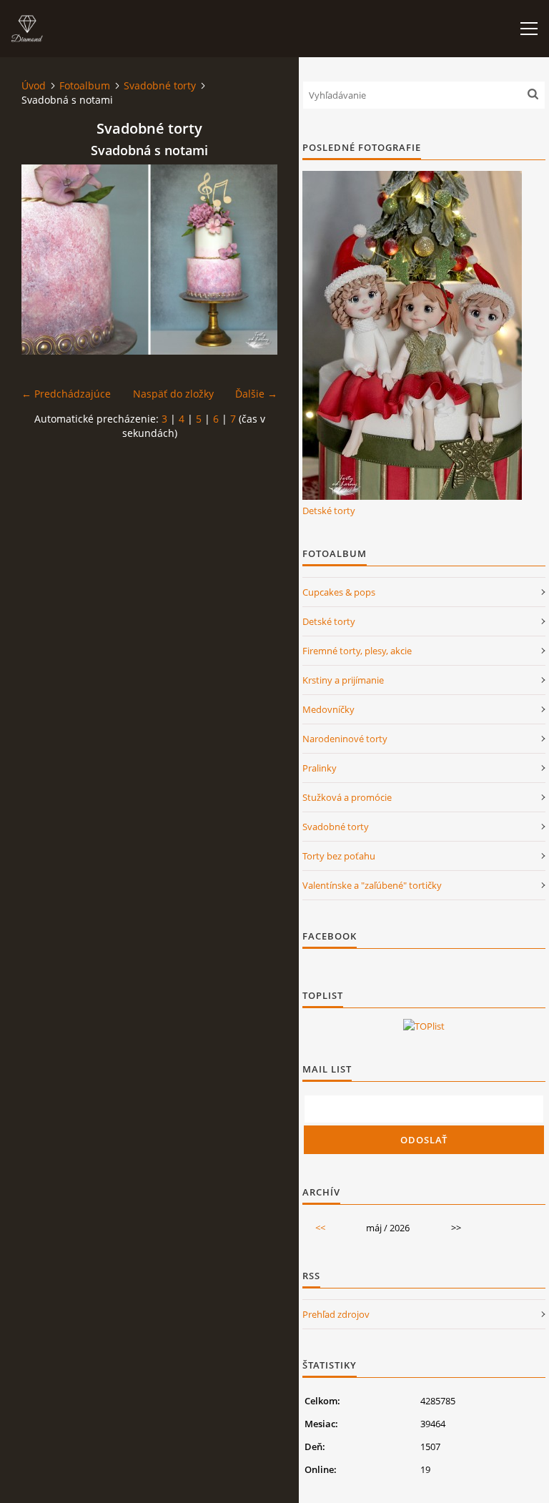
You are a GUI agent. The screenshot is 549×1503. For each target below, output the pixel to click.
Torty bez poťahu (338, 855)
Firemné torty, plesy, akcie (357, 650)
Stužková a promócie (347, 797)
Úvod (33, 85)
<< (320, 1227)
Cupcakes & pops (338, 592)
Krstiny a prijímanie (343, 680)
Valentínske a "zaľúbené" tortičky (372, 885)
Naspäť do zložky (173, 393)
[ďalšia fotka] (254, 259)
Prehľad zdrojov (336, 1314)
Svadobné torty (160, 85)
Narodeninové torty (344, 738)
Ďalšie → (256, 393)
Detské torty (328, 510)
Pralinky (319, 768)
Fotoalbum (84, 85)
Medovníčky (328, 709)
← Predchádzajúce (66, 393)
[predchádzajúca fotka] (45, 259)
